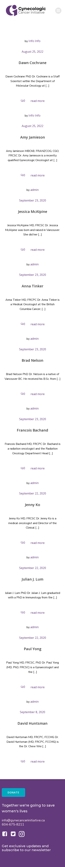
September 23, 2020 (32, 200)
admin (34, 190)
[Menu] (58, 11)
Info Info (34, 41)
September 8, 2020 (32, 712)
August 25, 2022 (32, 52)
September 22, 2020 (32, 493)
